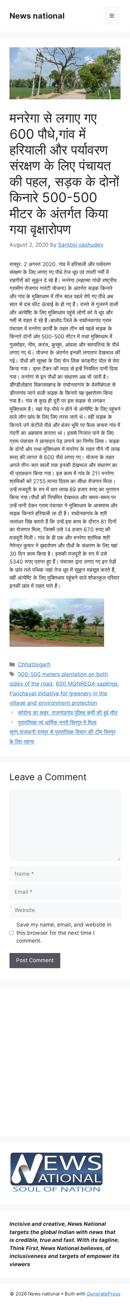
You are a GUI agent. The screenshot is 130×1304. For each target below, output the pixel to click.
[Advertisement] (65, 1061)
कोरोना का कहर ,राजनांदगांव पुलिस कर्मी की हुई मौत (67, 713)
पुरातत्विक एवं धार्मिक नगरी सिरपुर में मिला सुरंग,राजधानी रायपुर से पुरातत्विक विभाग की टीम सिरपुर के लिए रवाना (62, 732)
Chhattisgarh (34, 664)
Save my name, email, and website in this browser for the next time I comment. (63, 932)
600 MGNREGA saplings (87, 684)
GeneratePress (104, 1294)
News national (37, 15)
